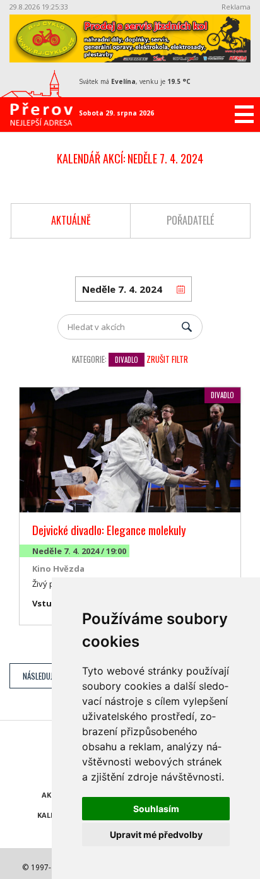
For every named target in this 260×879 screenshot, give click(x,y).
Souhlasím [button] (156, 808)
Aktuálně (71, 220)
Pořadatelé (190, 220)
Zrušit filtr (167, 359)
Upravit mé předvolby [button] (156, 834)
